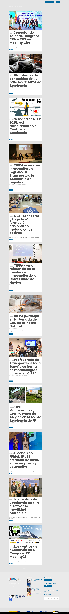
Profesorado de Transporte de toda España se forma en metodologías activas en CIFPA (25, 367)
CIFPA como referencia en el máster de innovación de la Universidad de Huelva (22, 274)
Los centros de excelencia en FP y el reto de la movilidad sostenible (24, 506)
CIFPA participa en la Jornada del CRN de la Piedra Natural (24, 321)
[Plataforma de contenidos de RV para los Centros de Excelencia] (25, 63)
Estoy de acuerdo (55, 612)
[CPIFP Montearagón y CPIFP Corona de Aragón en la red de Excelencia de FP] (25, 394)
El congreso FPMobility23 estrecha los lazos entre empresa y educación (24, 460)
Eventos (24, 375)
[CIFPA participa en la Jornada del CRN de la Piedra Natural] (25, 304)
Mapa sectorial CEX (28, 558)
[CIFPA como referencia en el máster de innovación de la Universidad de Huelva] (25, 253)
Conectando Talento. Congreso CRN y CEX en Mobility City (24, 37)
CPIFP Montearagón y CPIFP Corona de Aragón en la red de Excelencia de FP (25, 414)
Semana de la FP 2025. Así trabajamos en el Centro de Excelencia (25, 126)
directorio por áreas (48, 594)
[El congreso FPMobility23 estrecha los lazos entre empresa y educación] (25, 441)
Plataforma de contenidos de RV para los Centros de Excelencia (25, 80)
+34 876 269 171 (47, 592)
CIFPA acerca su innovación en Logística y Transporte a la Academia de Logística (24, 173)
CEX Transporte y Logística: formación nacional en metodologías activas (24, 224)
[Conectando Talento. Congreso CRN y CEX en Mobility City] (25, 20)
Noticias (24, 87)
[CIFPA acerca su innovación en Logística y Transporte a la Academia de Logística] (25, 153)
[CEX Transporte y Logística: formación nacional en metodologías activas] (25, 203)
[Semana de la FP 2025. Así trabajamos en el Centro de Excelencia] (25, 107)
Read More (11, 49)
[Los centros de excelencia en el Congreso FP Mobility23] (25, 534)
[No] (67, 612)
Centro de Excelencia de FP (19, 87)
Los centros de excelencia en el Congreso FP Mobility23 (23, 551)
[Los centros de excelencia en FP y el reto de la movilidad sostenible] (25, 487)
